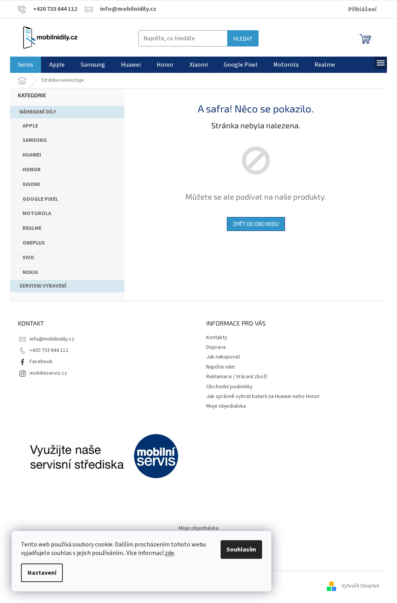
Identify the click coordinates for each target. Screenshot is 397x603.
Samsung (34, 140)
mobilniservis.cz (48, 373)
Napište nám (220, 367)
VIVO (28, 258)
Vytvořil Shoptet (360, 586)
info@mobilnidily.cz (51, 339)
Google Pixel (40, 199)
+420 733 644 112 (48, 350)
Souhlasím (241, 549)
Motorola (36, 213)
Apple (30, 126)
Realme (31, 228)
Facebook (41, 361)
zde (169, 553)
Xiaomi (31, 184)
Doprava (216, 347)
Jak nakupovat (223, 357)
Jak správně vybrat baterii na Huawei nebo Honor (263, 396)
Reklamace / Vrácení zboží (236, 377)
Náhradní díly (37, 112)
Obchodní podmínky (229, 387)
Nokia (30, 272)
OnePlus (33, 243)
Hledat (242, 38)
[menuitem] (25, 65)
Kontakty (216, 337)
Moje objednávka (226, 406)
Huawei (31, 155)
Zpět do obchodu (256, 224)
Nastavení (42, 573)
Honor (31, 170)
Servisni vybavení (42, 286)
